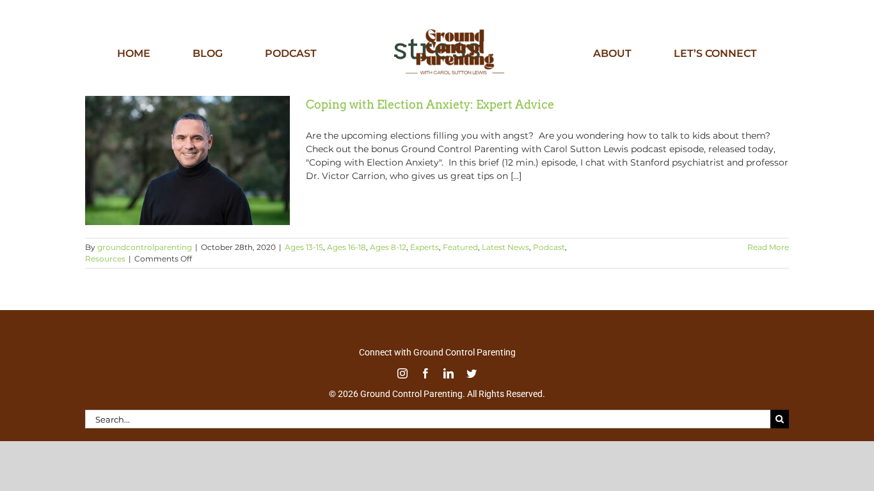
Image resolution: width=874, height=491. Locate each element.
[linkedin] (448, 373)
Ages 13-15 (304, 247)
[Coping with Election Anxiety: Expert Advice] (187, 160)
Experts (424, 247)
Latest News (505, 247)
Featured (460, 247)
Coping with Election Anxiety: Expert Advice (430, 104)
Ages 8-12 (388, 247)
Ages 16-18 (346, 247)
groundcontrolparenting (144, 247)
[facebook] (425, 373)
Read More (768, 247)
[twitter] (471, 373)
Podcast (549, 247)
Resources (105, 258)
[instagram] (402, 373)
